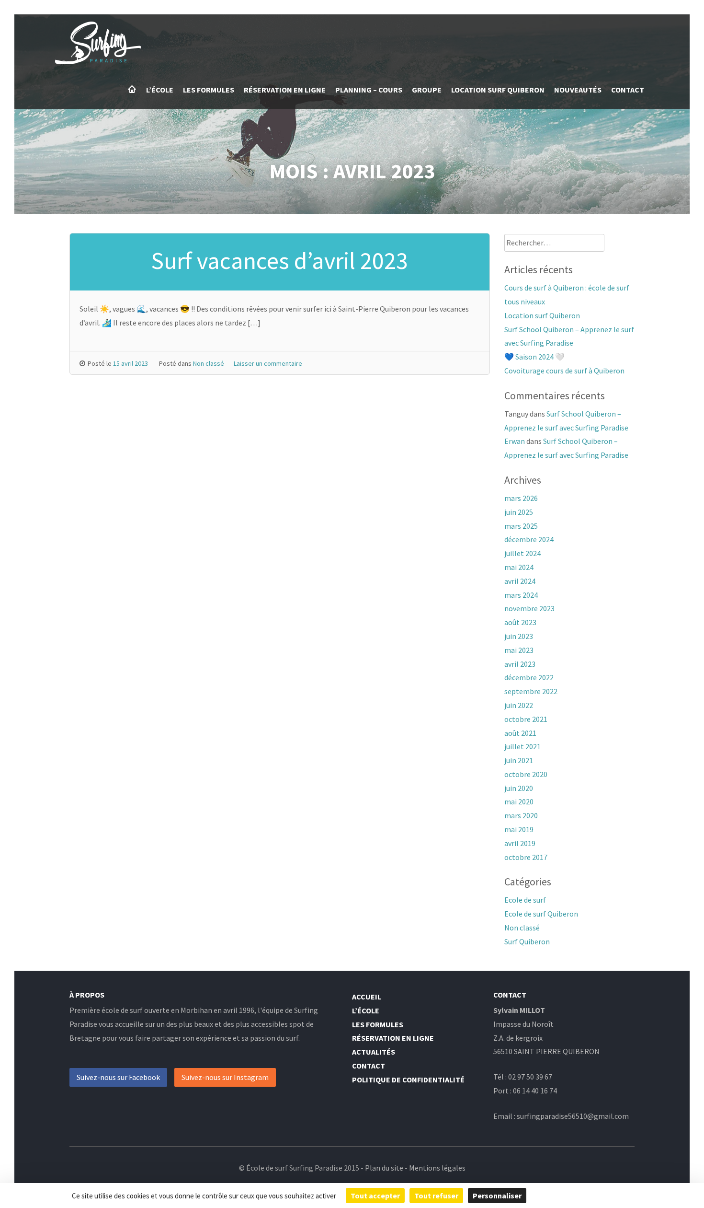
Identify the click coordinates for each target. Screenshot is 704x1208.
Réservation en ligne (285, 89)
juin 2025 (518, 512)
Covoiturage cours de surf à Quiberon (564, 370)
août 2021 (520, 733)
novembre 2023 (529, 608)
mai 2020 (519, 801)
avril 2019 (519, 843)
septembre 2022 (530, 691)
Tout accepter (375, 1195)
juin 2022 (518, 705)
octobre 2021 (525, 719)
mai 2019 (519, 829)
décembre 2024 (529, 539)
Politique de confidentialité (408, 1079)
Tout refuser (436, 1195)
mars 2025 (521, 526)
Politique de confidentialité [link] (584, 1195)
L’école (159, 89)
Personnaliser (497, 1195)
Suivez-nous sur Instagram (225, 1077)
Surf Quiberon (527, 941)
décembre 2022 (529, 677)
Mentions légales (437, 1168)
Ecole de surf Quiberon (541, 913)
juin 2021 (518, 760)
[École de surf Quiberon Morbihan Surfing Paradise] (98, 61)
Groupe (427, 89)
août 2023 (520, 622)
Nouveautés (578, 89)
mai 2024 (519, 567)
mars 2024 (521, 595)
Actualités (373, 1052)
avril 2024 (519, 581)
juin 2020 (518, 788)
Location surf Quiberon (498, 89)
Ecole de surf (525, 900)
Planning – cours (368, 89)
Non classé (208, 363)
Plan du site (384, 1168)
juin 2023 (518, 636)
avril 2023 (519, 664)
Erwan (514, 441)
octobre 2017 (525, 857)
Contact (627, 89)
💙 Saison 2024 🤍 (534, 356)
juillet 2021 (522, 746)
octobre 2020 (525, 774)
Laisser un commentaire (268, 363)
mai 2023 (519, 650)
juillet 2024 (522, 553)
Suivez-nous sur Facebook (118, 1077)
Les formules (208, 89)
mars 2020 (521, 815)
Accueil (132, 89)
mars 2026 (521, 498)
